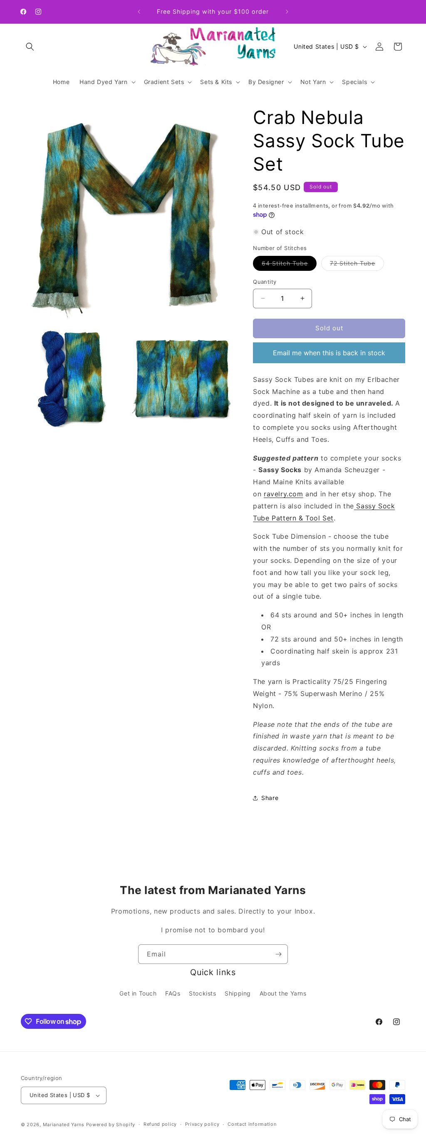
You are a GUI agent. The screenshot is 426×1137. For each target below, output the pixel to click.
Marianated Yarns (63, 1124)
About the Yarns (283, 993)
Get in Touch (137, 993)
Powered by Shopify (111, 1124)
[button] (30, 46)
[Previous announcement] (139, 12)
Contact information (252, 1124)
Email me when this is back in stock (329, 353)
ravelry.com (283, 494)
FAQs (172, 993)
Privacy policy (202, 1124)
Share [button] (269, 797)
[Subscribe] (278, 954)
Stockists (202, 993)
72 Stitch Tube (357, 265)
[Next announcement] (287, 12)
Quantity (264, 281)
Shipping (238, 993)
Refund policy (160, 1124)
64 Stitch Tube (289, 265)
